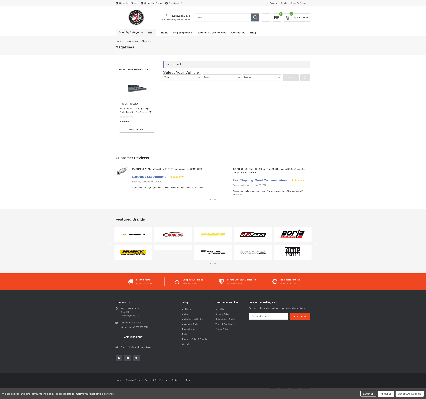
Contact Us (176, 380)
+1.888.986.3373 (179, 15)
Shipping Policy (222, 314)
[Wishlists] (266, 17)
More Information (144, 283)
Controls (186, 344)
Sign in (284, 3)
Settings (368, 394)
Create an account (298, 3)
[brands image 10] (293, 252)
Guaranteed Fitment (128, 3)
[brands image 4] (173, 247)
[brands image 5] (213, 234)
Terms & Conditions (224, 324)
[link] (137, 88)
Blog (188, 380)
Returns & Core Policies (156, 380)
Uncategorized (131, 41)
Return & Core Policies (225, 319)
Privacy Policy (221, 329)
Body (184, 334)
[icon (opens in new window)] (119, 358)
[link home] (136, 17)
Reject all (386, 394)
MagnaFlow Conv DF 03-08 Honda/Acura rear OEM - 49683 (175, 169)
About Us (219, 309)
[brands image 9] (293, 234)
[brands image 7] (253, 234)
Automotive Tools (190, 324)
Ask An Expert (133, 337)
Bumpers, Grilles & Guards (194, 339)
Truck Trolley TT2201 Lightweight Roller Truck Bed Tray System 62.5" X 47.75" (136, 112)
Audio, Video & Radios (192, 319)
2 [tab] (215, 199)
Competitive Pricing (153, 3)
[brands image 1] (133, 234)
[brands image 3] (173, 234)
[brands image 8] (253, 252)
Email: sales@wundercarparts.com (136, 347)
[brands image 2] (133, 252)
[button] (277, 17)
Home (118, 41)
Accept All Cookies (409, 394)
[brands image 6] (213, 252)
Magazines (147, 41)
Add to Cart (137, 129)
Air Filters (186, 309)
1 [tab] (211, 199)
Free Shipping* (175, 3)
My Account (272, 3)
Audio (185, 314)
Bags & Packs (188, 329)
